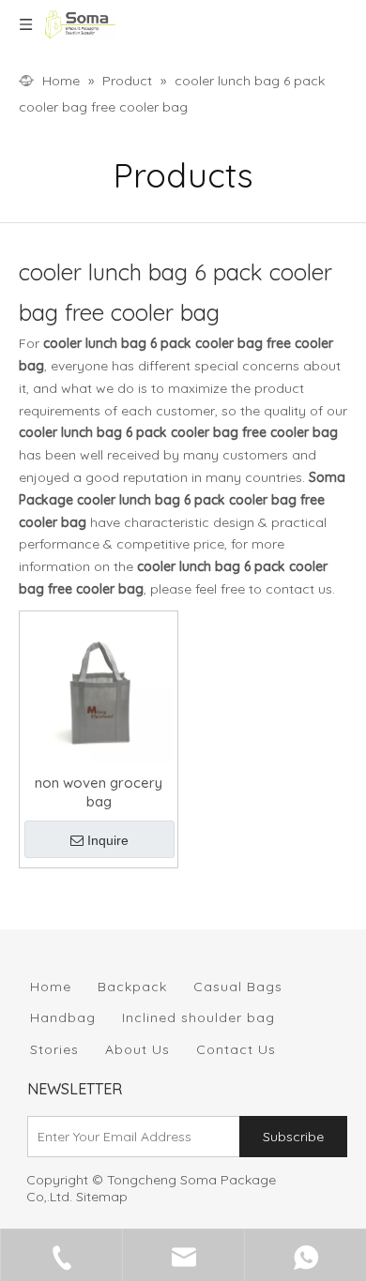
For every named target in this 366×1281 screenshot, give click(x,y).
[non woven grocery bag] (98, 689)
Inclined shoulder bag (198, 1017)
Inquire (108, 840)
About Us (137, 1049)
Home (50, 986)
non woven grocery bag (98, 792)
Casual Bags (237, 986)
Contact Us (236, 1049)
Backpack (132, 986)
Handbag (63, 1017)
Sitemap (102, 1196)
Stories (54, 1049)
